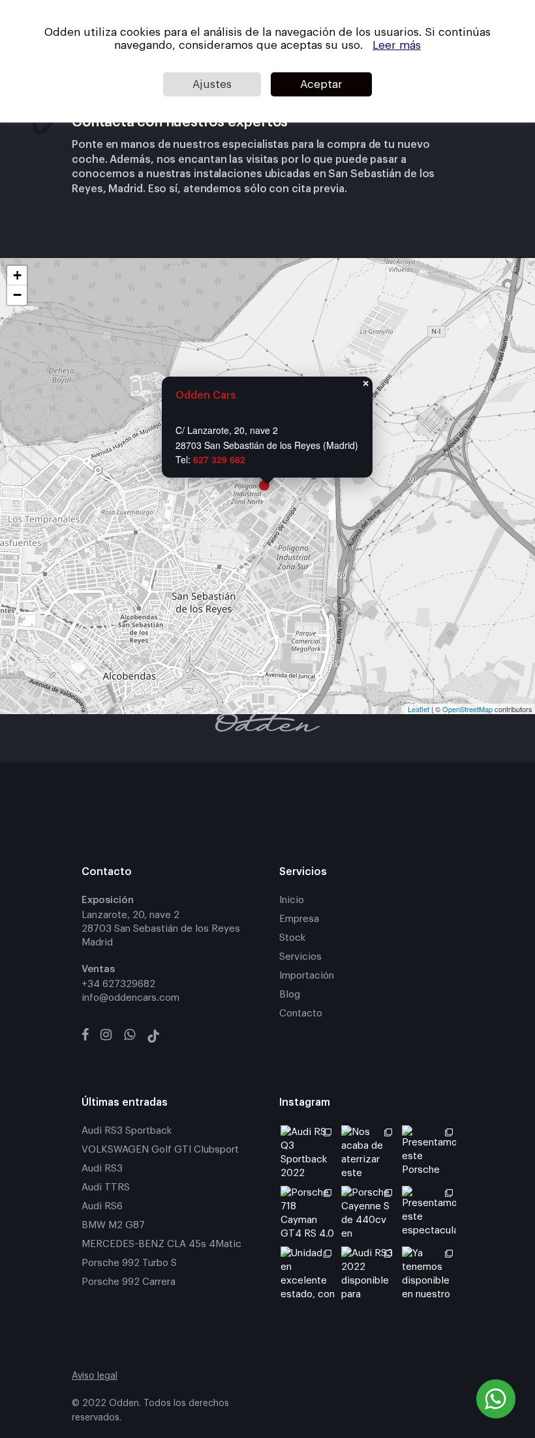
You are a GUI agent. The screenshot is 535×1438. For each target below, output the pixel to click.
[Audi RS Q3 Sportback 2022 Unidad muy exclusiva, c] (308, 1152)
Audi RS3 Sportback (127, 1131)
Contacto (300, 1013)
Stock (292, 938)
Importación (306, 976)
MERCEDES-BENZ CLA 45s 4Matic (161, 1244)
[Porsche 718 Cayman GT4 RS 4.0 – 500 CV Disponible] (308, 1213)
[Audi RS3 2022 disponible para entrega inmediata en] (368, 1273)
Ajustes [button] (212, 84)
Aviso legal (94, 1376)
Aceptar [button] (321, 84)
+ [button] (17, 275)
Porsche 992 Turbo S (129, 1263)
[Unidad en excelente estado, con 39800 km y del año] (308, 1273)
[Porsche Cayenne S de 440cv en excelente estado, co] (368, 1213)
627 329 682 (219, 459)
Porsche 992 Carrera (129, 1282)
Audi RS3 (102, 1168)
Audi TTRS (106, 1187)
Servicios (300, 957)
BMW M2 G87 (113, 1225)
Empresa (299, 919)
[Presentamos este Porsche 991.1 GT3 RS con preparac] (429, 1152)
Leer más (397, 45)
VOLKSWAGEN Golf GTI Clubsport (160, 1150)
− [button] (17, 295)
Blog (289, 994)
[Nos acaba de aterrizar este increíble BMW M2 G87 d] (368, 1152)
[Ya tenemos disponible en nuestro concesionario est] (429, 1273)
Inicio (291, 900)
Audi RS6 (102, 1206)
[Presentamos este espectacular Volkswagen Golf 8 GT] (429, 1213)
